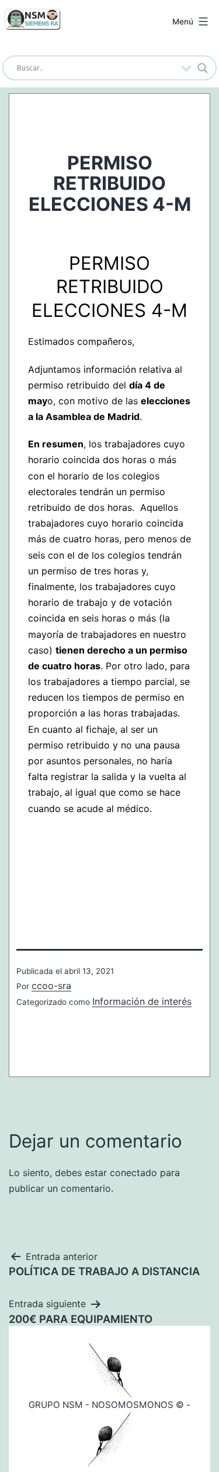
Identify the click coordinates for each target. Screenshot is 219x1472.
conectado (133, 1172)
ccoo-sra (51, 985)
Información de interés (142, 1001)
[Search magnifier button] (202, 68)
